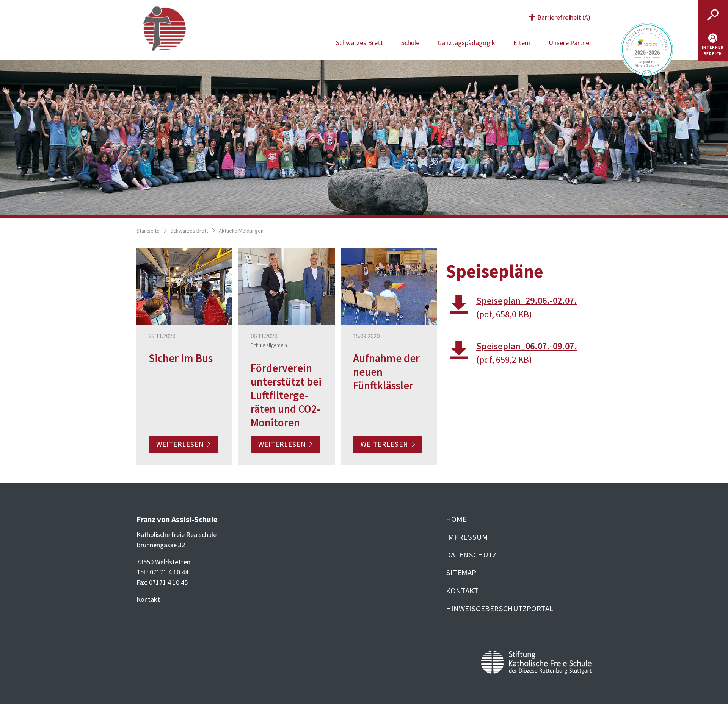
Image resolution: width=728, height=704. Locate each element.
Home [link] (456, 519)
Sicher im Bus (181, 358)
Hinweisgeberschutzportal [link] (499, 608)
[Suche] (713, 15)
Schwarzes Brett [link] (359, 42)
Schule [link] (410, 42)
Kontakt (148, 599)
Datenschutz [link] (471, 555)
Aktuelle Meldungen (241, 230)
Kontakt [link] (462, 591)
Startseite (148, 230)
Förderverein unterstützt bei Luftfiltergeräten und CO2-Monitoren (286, 395)
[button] (560, 17)
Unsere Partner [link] (570, 42)
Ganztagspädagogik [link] (466, 42)
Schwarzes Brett (189, 230)
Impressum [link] (467, 537)
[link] (713, 45)
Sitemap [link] (461, 573)
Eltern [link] (521, 42)
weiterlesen (180, 444)
